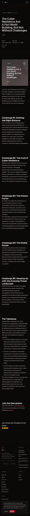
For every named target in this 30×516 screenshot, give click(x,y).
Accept (12, 511)
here (12, 410)
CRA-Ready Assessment (21, 451)
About (20, 475)
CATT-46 (4, 479)
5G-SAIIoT (4, 484)
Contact (20, 479)
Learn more (21, 508)
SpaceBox (4, 487)
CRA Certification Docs (23, 455)
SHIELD (3, 477)
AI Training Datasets (23, 465)
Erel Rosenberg (18, 406)
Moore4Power (5, 489)
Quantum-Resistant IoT (23, 461)
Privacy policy (5, 499)
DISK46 (3, 482)
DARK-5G (4, 475)
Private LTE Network (23, 467)
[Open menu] (27, 2)
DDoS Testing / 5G (23, 458)
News (20, 477)
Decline (6, 511)
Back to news (6, 12)
